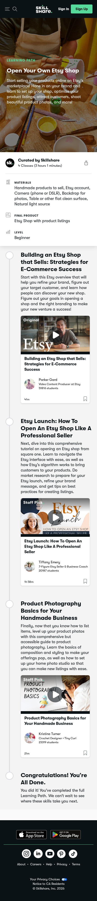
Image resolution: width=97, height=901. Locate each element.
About (21, 864)
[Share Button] (86, 163)
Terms (76, 864)
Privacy (62, 864)
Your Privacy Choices (45, 879)
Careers (35, 864)
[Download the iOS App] (31, 834)
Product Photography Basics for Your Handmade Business (55, 721)
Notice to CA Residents (49, 884)
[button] (7, 9)
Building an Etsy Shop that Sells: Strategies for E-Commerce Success (55, 364)
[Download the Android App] (65, 834)
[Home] (44, 9)
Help (49, 864)
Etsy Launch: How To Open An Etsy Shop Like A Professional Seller (53, 546)
